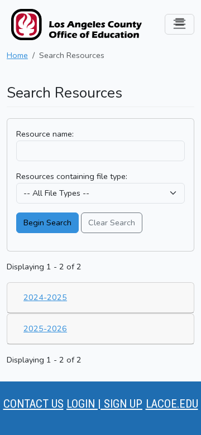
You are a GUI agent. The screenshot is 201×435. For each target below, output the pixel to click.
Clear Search (111, 222)
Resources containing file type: (71, 176)
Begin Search (47, 222)
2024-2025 (45, 297)
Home (17, 55)
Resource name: (45, 133)
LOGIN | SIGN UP (104, 403)
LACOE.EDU (172, 403)
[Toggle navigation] (179, 24)
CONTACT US (33, 403)
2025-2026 (45, 328)
